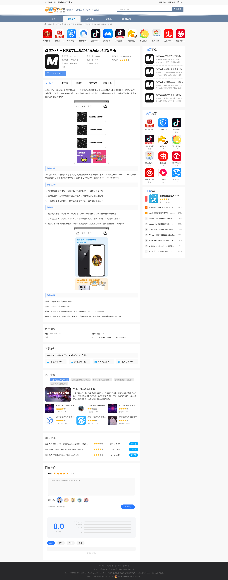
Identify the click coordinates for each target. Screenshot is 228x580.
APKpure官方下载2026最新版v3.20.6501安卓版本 (162, 235)
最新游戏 (171, 2)
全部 (51, 543)
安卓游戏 (90, 19)
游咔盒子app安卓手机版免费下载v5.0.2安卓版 (162, 208)
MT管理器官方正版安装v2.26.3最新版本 (162, 251)
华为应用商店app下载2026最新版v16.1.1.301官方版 (162, 218)
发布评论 (128, 507)
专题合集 (108, 19)
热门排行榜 (126, 19)
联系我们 (102, 566)
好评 (60, 543)
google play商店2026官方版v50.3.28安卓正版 (162, 224)
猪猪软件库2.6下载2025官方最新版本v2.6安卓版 (162, 229)
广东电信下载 (103, 362)
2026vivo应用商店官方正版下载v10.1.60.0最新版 (162, 240)
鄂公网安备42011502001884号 (129, 576)
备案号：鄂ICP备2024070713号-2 (100, 576)
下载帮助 (126, 566)
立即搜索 (177, 9)
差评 (80, 543)
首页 (53, 19)
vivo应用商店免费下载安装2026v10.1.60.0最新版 (162, 213)
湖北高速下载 (80, 362)
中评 (70, 543)
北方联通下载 (127, 362)
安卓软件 (71, 19)
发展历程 (110, 566)
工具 (72, 24)
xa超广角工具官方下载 (84, 388)
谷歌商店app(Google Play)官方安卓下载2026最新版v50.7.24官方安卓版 (162, 246)
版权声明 (118, 566)
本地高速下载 (56, 362)
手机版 (179, 2)
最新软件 (162, 2)
